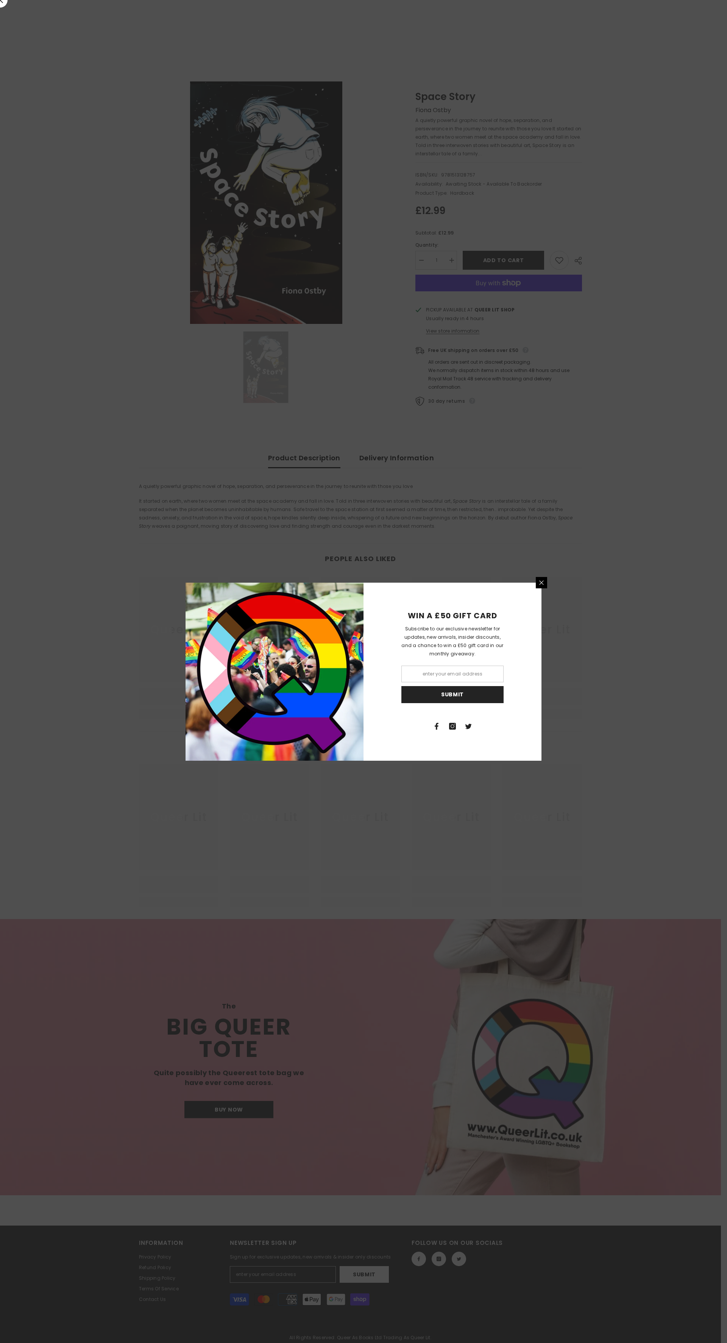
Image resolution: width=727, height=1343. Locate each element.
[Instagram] (452, 726)
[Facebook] (437, 726)
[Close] (541, 582)
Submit (452, 694)
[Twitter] (468, 726)
